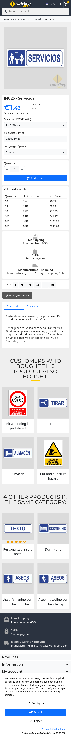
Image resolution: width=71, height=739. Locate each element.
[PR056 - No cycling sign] (18, 403)
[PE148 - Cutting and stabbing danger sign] (53, 453)
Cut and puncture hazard (53, 476)
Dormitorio (53, 549)
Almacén (17, 474)
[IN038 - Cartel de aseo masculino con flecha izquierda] (53, 578)
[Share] (15, 285)
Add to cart (35, 178)
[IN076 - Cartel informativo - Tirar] (53, 403)
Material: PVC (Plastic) (17, 119)
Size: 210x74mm (14, 132)
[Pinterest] (29, 285)
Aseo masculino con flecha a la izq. (53, 601)
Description (14, 306)
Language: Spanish (16, 146)
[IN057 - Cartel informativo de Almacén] (18, 453)
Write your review (19, 295)
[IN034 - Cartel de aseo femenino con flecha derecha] (18, 578)
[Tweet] (22, 285)
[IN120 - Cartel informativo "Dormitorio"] (53, 528)
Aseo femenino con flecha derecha (17, 601)
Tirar (53, 423)
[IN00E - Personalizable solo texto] (18, 528)
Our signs (32, 306)
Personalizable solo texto (17, 551)
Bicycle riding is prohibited (17, 425)
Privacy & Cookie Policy (53, 728)
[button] (60, 4)
